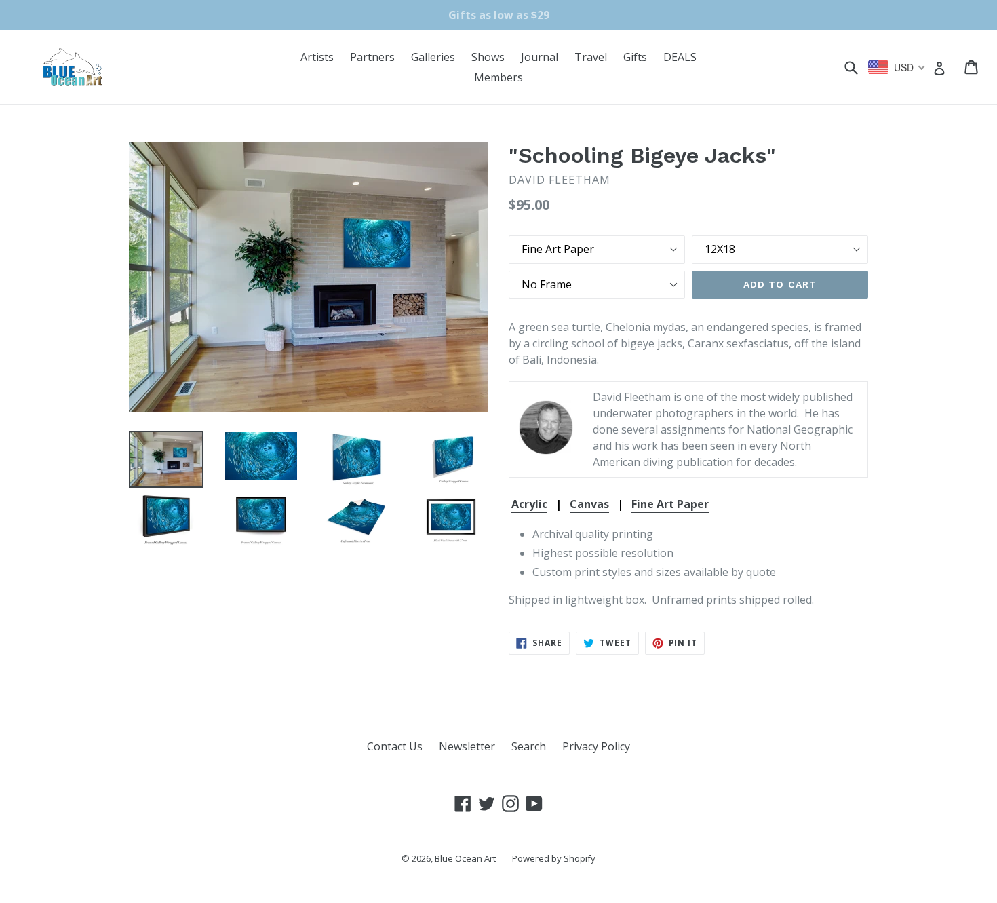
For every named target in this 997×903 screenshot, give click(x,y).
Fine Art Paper (670, 504)
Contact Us (395, 746)
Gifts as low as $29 (498, 14)
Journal (539, 57)
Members (498, 77)
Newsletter (467, 746)
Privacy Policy (596, 746)
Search (528, 746)
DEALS (680, 57)
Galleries (433, 57)
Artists (317, 57)
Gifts (635, 57)
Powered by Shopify (553, 858)
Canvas (589, 504)
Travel (590, 57)
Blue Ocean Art (465, 858)
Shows (488, 57)
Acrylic (529, 504)
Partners (372, 57)
